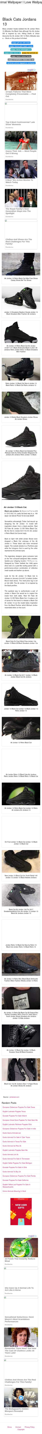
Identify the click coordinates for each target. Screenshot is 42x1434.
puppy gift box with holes (21, 43)
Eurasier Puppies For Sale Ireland (15, 1116)
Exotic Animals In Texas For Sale (14, 1141)
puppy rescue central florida (21, 56)
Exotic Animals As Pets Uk (12, 1146)
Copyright (21, 1429)
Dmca (10, 1427)
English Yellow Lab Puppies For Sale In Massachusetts (16, 1185)
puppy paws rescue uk (12, 53)
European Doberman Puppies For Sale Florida (19, 1176)
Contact (18, 1427)
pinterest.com (14, 1097)
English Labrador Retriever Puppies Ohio (17, 1124)
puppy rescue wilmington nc (21, 49)
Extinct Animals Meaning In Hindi (14, 1191)
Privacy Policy (29, 1427)
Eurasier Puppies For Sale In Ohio (15, 1167)
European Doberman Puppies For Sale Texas (19, 1107)
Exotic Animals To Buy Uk (12, 1171)
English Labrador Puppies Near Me (15, 1150)
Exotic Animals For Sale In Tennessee (16, 1159)
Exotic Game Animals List (12, 1133)
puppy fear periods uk (29, 53)
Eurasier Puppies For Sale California (15, 1180)
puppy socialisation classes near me (21, 60)
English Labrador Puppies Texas (14, 1111)
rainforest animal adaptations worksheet (21, 63)
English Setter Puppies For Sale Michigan (17, 1163)
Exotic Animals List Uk (10, 1154)
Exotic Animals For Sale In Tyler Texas (16, 1137)
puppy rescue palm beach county (21, 46)
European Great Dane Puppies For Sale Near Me (20, 1120)
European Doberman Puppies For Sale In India (19, 1128)
